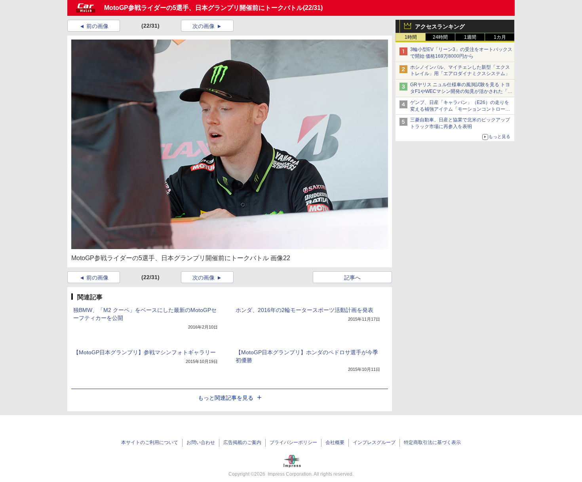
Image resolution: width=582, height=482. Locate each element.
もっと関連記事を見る (225, 398)
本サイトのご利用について (149, 442)
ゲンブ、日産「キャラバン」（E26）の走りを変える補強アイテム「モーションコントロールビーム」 (460, 109)
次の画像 (203, 26)
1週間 (470, 37)
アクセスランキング (440, 26)
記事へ (352, 277)
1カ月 (500, 37)
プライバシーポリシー (293, 442)
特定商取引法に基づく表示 (432, 442)
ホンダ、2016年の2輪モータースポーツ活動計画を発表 (304, 310)
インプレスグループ (374, 442)
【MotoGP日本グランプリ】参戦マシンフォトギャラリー (144, 352)
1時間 (411, 37)
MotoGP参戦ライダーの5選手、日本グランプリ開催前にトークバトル (203, 7)
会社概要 (334, 442)
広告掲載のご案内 (242, 442)
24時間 (440, 37)
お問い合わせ (200, 442)
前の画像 (97, 26)
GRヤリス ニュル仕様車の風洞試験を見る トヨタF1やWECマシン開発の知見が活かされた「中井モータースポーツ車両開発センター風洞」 (461, 91)
